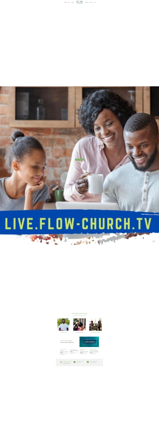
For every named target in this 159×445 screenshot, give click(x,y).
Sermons (86, 2)
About (69, 2)
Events (72, 2)
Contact (91, 2)
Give (95, 2)
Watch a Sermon (79, 159)
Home (65, 2)
